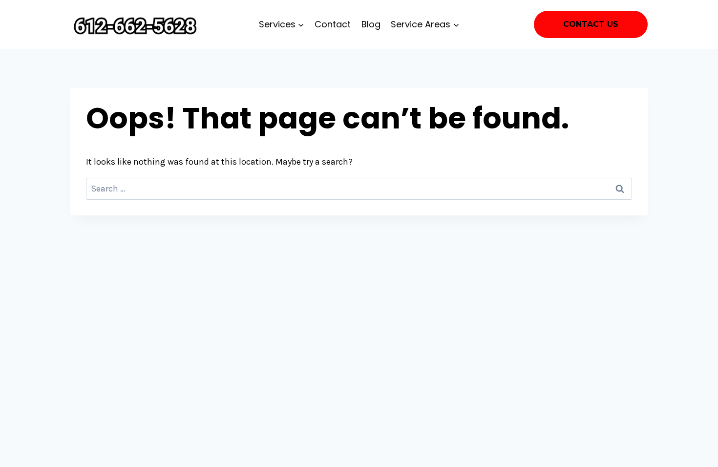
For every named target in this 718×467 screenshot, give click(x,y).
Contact (333, 24)
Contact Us (590, 24)
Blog (370, 24)
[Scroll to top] (695, 449)
